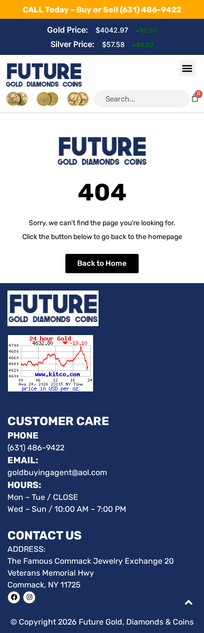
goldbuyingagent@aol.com (57, 472)
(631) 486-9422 (150, 9)
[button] (187, 68)
